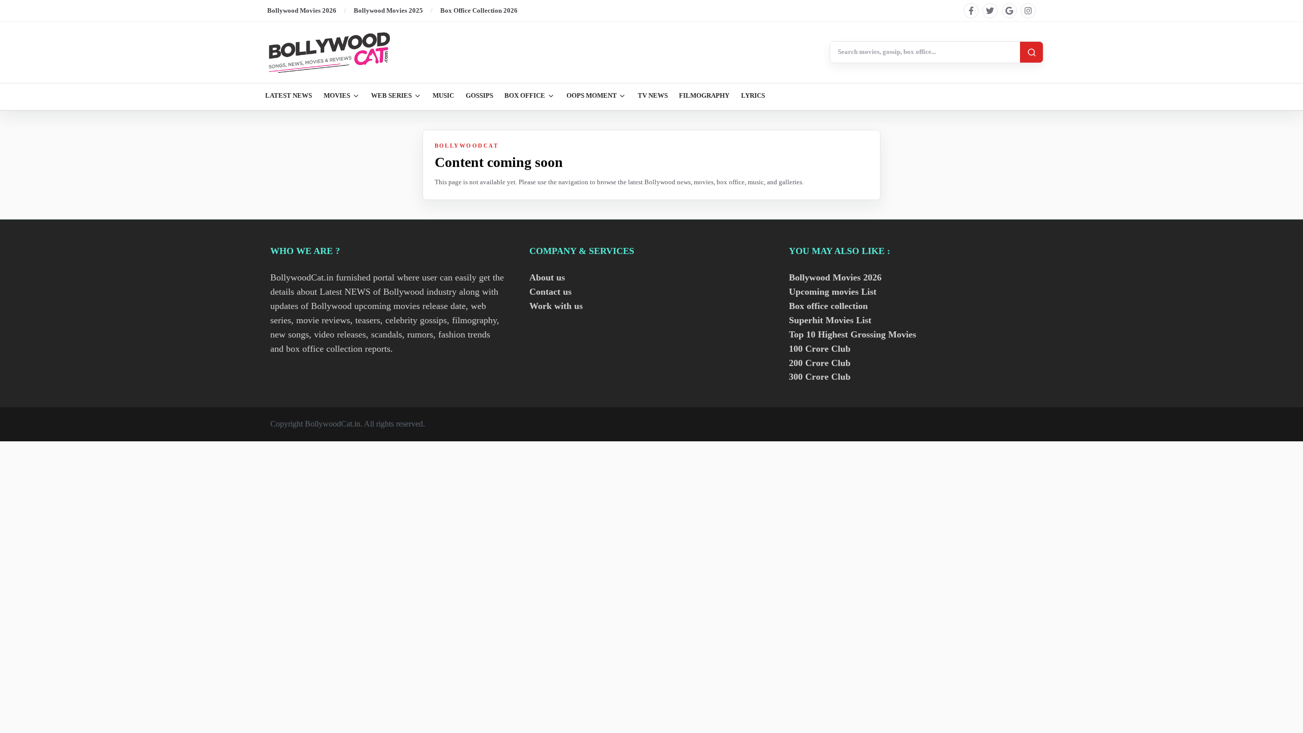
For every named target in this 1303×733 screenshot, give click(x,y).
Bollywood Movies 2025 (388, 10)
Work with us (556, 306)
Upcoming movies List (832, 292)
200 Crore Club (820, 363)
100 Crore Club (820, 349)
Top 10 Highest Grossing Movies (852, 334)
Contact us (550, 292)
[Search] (1031, 52)
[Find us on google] (1009, 10)
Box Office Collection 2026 (479, 10)
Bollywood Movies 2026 (301, 10)
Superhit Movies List (830, 320)
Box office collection (828, 306)
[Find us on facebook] (971, 10)
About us (547, 277)
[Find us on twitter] (990, 10)
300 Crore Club (820, 377)
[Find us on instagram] (1028, 10)
